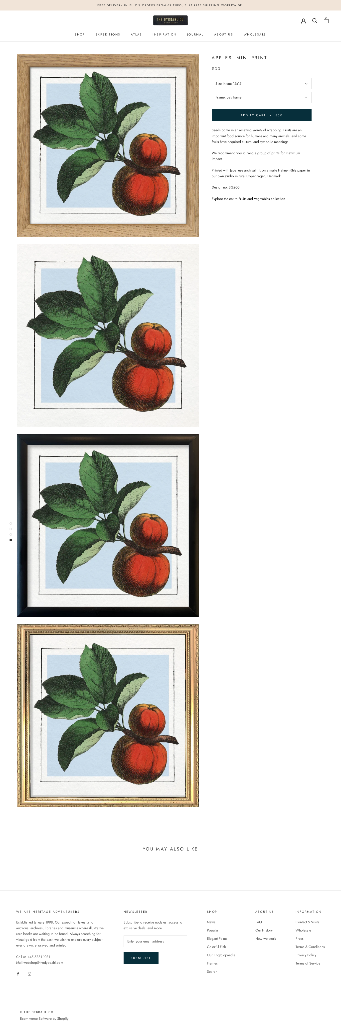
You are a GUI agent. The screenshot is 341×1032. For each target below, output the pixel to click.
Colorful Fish (216, 946)
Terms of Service (308, 963)
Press (300, 938)
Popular (212, 930)
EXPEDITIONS (108, 34)
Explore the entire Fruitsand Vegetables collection (248, 198)
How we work (265, 938)
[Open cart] (326, 20)
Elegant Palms (217, 938)
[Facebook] (18, 973)
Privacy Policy (306, 955)
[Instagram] (29, 973)
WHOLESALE (255, 34)
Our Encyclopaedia (221, 955)
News (211, 922)
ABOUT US (223, 34)
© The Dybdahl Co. (37, 1012)
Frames (212, 963)
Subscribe (141, 958)
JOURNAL (195, 34)
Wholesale (303, 930)
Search (212, 971)
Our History (264, 930)
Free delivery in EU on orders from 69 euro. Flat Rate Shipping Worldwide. (170, 5)
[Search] (315, 20)
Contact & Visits (307, 922)
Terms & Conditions (310, 946)
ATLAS (136, 34)
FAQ (258, 922)
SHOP (80, 34)
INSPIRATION (164, 34)
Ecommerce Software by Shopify (44, 1018)
